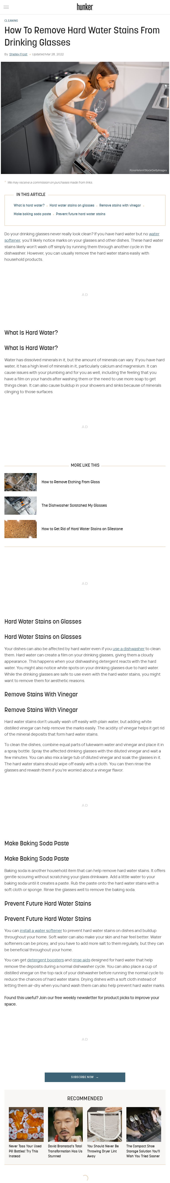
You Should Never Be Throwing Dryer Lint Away (103, 1151)
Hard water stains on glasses (72, 205)
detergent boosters (45, 960)
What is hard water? (29, 205)
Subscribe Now (82, 1077)
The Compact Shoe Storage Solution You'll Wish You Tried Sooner (143, 1151)
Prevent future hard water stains (80, 214)
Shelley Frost (18, 54)
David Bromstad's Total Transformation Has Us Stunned (65, 1151)
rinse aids (81, 960)
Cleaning (11, 21)
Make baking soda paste (32, 214)
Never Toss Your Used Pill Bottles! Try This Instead (25, 1151)
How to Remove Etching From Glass (71, 482)
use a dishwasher (129, 649)
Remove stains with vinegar (120, 205)
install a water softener (41, 931)
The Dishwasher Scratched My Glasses (74, 506)
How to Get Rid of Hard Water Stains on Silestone (82, 529)
